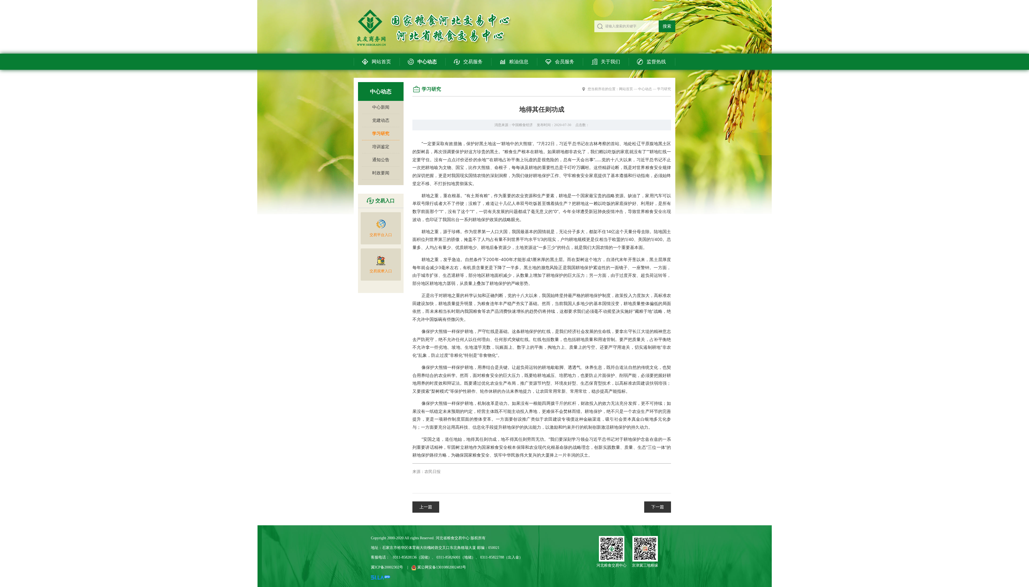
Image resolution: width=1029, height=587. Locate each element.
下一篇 (657, 507)
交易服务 (473, 61)
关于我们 (610, 61)
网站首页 (381, 61)
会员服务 (564, 61)
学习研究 (380, 133)
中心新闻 (380, 107)
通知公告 (380, 159)
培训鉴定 (380, 146)
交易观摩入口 (381, 271)
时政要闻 (380, 173)
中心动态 (427, 61)
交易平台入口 (381, 235)
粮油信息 (518, 61)
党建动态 (380, 120)
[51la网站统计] (380, 577)
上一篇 (425, 507)
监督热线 (656, 61)
